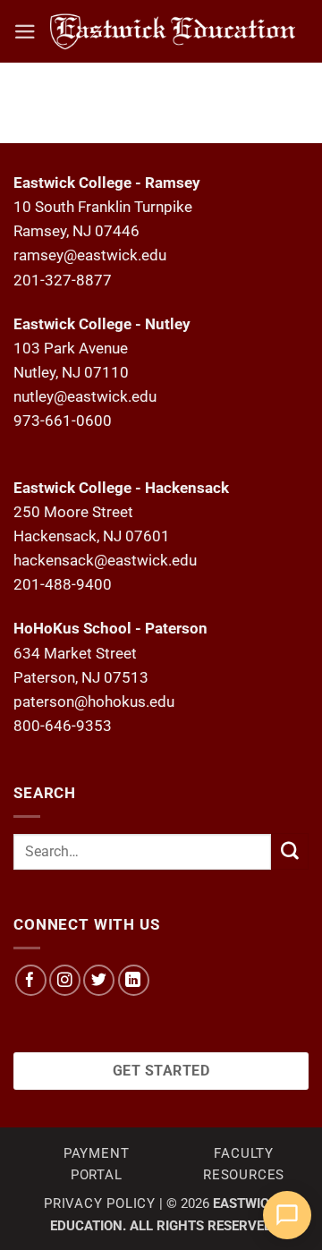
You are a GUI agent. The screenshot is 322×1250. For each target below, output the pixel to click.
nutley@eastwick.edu (85, 396)
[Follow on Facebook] (31, 980)
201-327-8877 (62, 280)
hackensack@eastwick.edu (105, 560)
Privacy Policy (100, 1203)
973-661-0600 (62, 420)
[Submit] (290, 851)
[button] (25, 32)
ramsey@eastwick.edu (89, 255)
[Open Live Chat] (287, 1215)
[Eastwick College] (172, 31)
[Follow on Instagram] (64, 980)
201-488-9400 (62, 584)
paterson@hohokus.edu (93, 701)
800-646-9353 (62, 726)
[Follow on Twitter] (98, 980)
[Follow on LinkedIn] (133, 980)
